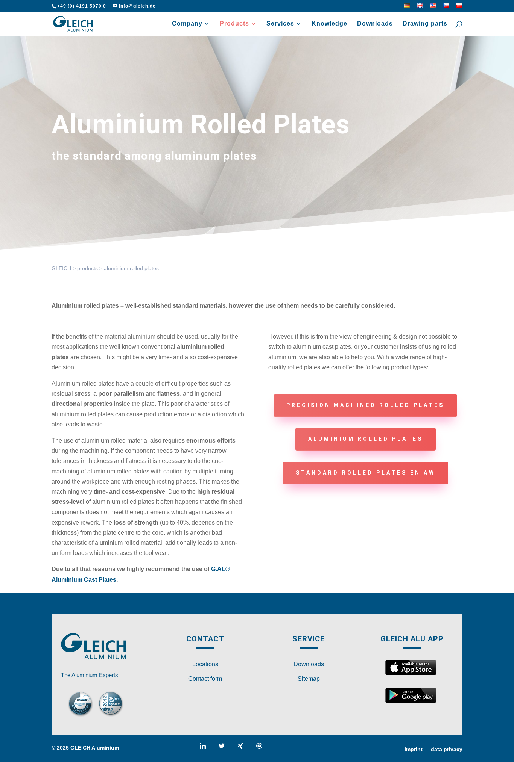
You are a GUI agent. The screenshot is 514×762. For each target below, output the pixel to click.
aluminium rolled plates (365, 439)
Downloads (375, 24)
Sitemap (309, 679)
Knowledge (329, 24)
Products (234, 24)
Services (280, 24)
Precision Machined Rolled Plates (365, 405)
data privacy (446, 749)
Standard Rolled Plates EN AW (365, 473)
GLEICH (61, 268)
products (87, 268)
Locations (205, 664)
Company (187, 24)
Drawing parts (425, 24)
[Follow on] (206, 749)
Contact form (205, 679)
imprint (414, 749)
